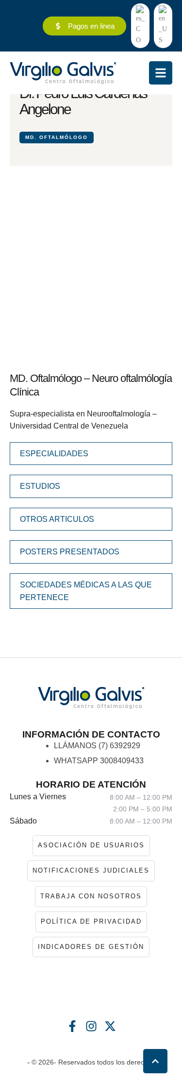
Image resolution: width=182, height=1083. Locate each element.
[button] (155, 1061)
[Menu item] (140, 25)
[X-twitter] (110, 1026)
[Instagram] (91, 1026)
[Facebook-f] (72, 1026)
